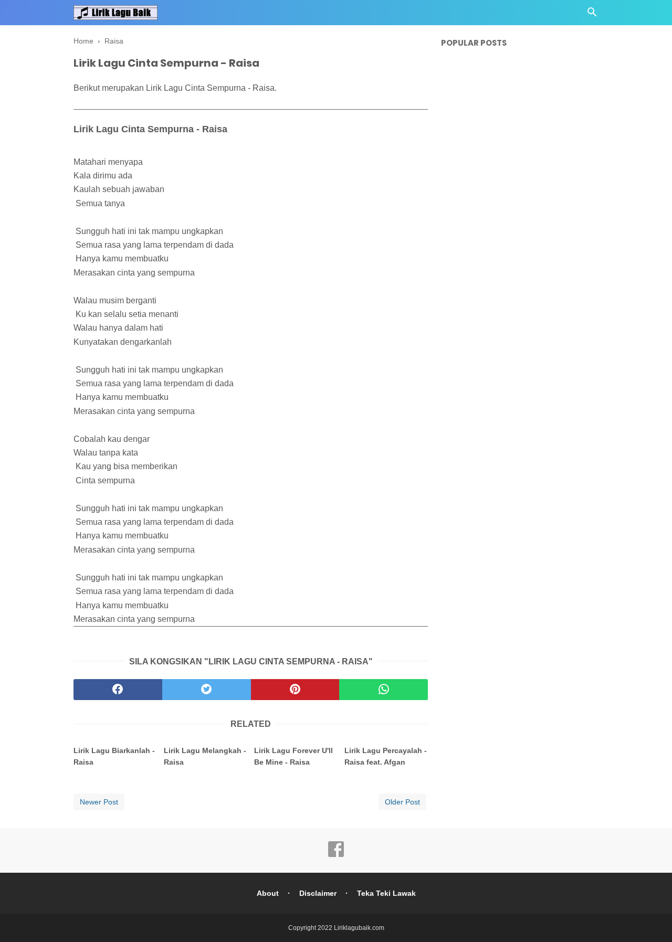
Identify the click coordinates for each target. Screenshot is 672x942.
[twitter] (206, 689)
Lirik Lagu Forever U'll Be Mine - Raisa (293, 756)
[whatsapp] (383, 689)
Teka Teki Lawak (386, 893)
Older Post (402, 802)
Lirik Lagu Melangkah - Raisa (205, 756)
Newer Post (99, 802)
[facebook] (118, 689)
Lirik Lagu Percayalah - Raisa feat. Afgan (385, 756)
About (268, 893)
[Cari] (592, 14)
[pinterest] (295, 689)
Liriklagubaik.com (359, 928)
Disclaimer (318, 893)
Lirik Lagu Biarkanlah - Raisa (114, 756)
